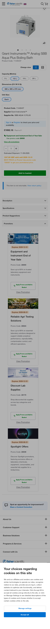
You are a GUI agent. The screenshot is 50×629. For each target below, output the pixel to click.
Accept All (25, 615)
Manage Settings (24, 608)
